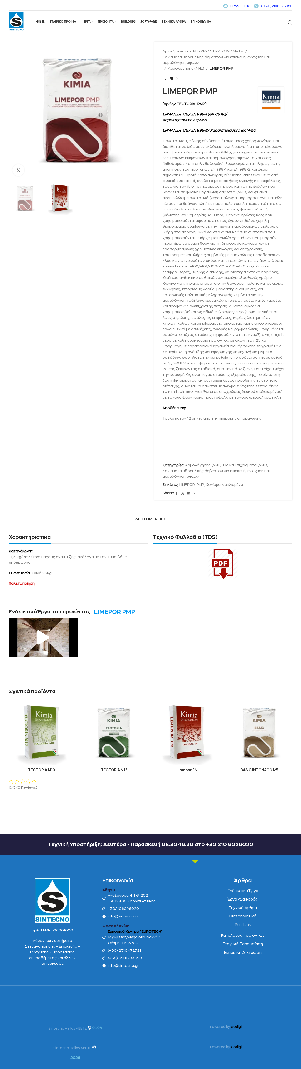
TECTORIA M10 (41, 770)
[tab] (150, 517)
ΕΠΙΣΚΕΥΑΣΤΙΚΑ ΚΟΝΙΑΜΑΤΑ (218, 51)
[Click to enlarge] (18, 170)
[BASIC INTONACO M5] (259, 733)
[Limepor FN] (187, 733)
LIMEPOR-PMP (191, 485)
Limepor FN (187, 770)
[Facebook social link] (177, 493)
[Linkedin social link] (189, 493)
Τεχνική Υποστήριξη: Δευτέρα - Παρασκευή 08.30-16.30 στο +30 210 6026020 (150, 844)
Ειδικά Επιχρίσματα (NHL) (245, 465)
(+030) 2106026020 (276, 6)
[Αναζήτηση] (290, 22)
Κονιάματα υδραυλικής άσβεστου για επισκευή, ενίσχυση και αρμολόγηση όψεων (216, 60)
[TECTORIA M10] (41, 733)
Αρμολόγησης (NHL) (186, 68)
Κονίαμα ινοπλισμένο (224, 485)
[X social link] (183, 493)
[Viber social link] (195, 493)
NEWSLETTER (239, 6)
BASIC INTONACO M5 (259, 770)
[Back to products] (171, 79)
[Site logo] (16, 21)
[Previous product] (165, 79)
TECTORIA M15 (114, 770)
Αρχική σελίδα (175, 51)
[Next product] (177, 79)
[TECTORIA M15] (114, 733)
